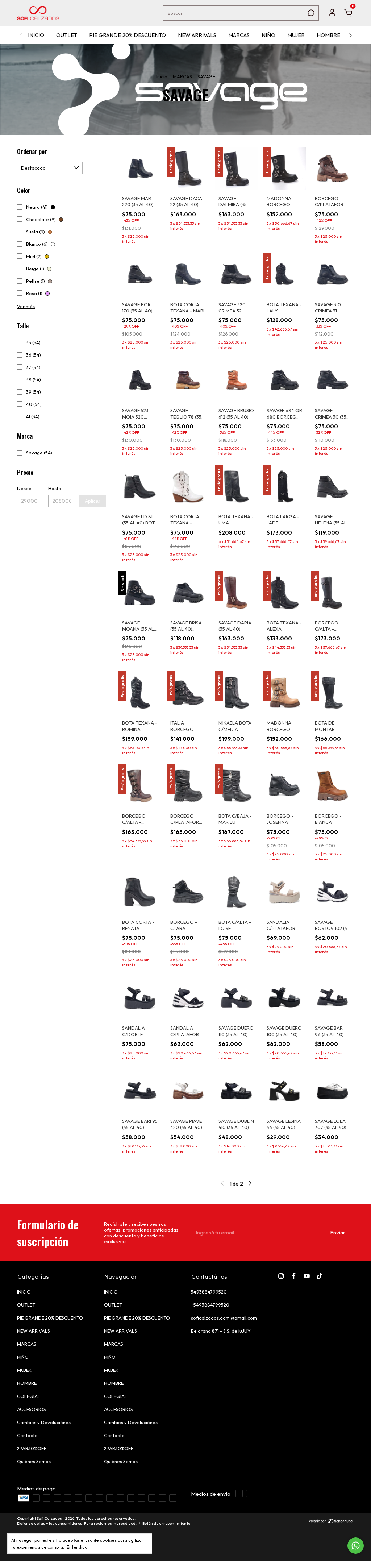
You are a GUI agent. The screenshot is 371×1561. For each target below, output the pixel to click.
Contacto (27, 1435)
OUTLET (66, 35)
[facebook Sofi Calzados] (294, 1276)
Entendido (77, 1547)
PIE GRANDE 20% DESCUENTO (127, 35)
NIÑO (268, 35)
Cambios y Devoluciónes (44, 1422)
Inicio (161, 76)
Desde (24, 488)
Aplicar (92, 501)
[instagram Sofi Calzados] (281, 1276)
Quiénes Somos (34, 1461)
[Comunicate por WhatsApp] (355, 1545)
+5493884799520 (210, 1305)
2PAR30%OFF (31, 1448)
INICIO (36, 35)
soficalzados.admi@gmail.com (224, 1318)
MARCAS (239, 35)
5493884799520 (209, 1292)
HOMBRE (328, 35)
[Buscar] (310, 13)
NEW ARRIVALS (197, 35)
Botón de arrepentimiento (166, 1534)
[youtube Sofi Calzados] (307, 1276)
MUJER (296, 35)
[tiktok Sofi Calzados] (319, 1276)
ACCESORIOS (31, 1409)
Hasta (54, 488)
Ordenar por (32, 151)
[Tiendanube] (331, 1532)
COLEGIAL (28, 1396)
